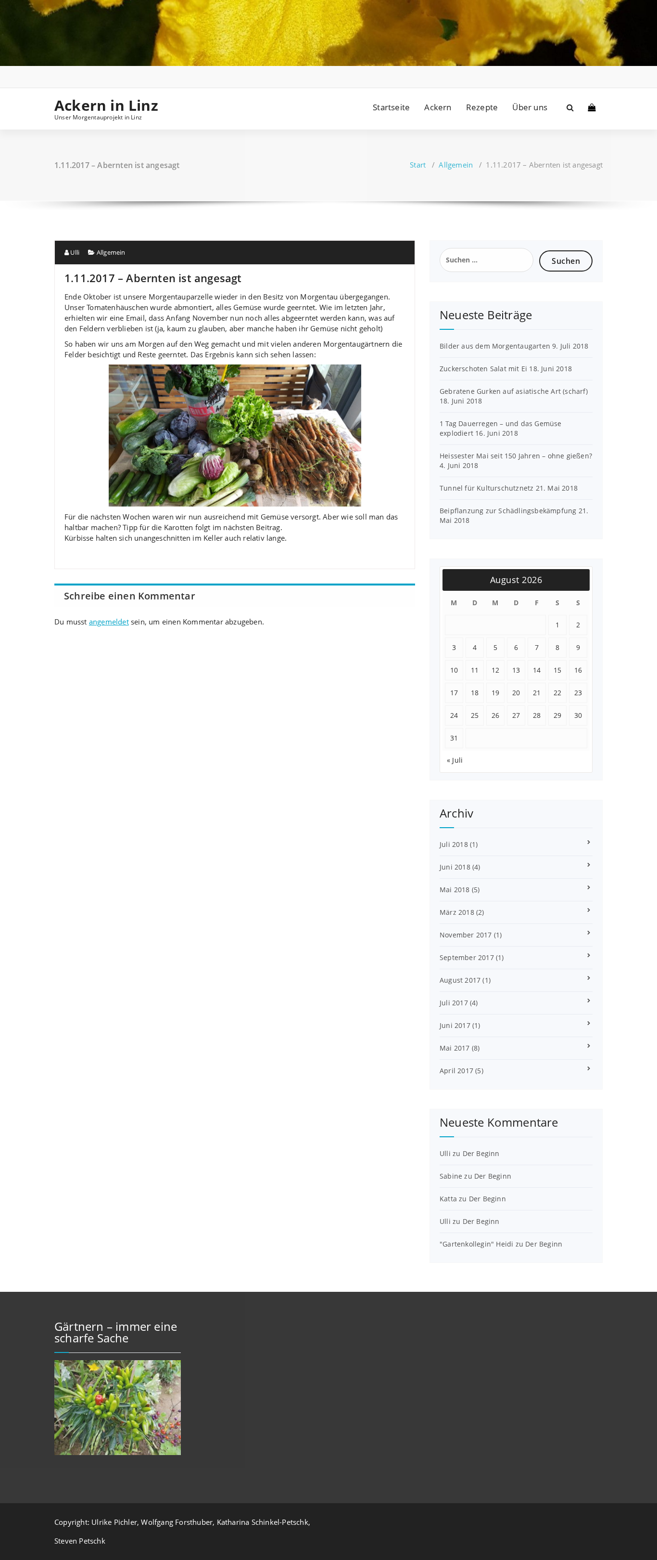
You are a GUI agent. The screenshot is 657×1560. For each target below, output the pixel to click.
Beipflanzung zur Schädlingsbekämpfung (508, 510)
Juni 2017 (455, 1025)
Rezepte (482, 107)
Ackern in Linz (106, 105)
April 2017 (456, 1070)
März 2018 (457, 912)
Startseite (391, 107)
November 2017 (466, 934)
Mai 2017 (455, 1048)
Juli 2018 (454, 844)
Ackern (437, 107)
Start (418, 164)
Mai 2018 (455, 889)
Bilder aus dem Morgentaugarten (495, 346)
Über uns (529, 107)
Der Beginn (481, 1153)
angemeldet (109, 621)
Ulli (74, 252)
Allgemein (456, 164)
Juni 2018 (455, 866)
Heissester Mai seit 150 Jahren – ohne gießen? (516, 455)
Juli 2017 (454, 1002)
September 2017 (467, 957)
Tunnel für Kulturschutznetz (486, 488)
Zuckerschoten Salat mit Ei (483, 368)
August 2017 (460, 980)
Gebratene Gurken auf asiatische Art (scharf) (514, 391)
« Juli (455, 760)
